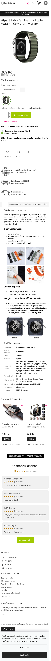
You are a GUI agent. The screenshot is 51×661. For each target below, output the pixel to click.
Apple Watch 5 (40, 364)
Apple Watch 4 (28, 364)
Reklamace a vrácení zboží (10, 593)
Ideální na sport (22, 384)
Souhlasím (24, 655)
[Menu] (45, 3)
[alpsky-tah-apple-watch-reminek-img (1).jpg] (35, 275)
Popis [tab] (5, 204)
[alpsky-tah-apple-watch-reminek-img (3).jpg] (35, 256)
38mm (4, 444)
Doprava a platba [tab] (15, 204)
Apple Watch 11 (37, 371)
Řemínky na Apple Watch (25, 347)
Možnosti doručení (35, 108)
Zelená (19, 355)
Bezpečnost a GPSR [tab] (30, 204)
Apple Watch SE (29, 368)
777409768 (8, 561)
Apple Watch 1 (21, 361)
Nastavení (24, 647)
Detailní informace (7, 145)
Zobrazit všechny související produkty (25, 456)
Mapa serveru (6, 596)
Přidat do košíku (22, 115)
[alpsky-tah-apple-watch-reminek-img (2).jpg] (16, 256)
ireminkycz (8, 568)
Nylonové (20, 351)
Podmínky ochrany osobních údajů (13, 584)
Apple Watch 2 (33, 361)
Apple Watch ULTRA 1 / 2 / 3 (26, 373)
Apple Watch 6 (21, 366)
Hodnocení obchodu (25, 465)
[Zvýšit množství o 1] (9, 113)
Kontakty (4, 590)
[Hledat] (33, 3)
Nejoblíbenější (35, 384)
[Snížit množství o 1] (9, 116)
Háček (18, 376)
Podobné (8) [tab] (42, 204)
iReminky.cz (9, 564)
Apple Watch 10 (24, 371)
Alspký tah (20, 387)
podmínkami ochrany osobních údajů (35, 624)
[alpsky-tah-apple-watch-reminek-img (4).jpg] (16, 275)
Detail (6, 439)
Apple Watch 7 (33, 366)
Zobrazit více (25, 540)
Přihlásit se (8, 629)
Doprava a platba (7, 578)
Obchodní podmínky (8, 581)
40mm (11, 444)
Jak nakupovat (6, 587)
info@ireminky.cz (11, 557)
